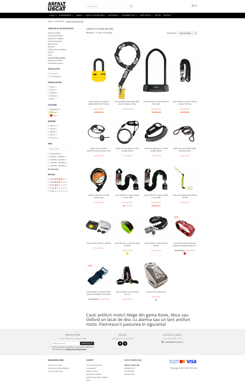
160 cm (53, 129)
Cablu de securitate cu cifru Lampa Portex (127, 149)
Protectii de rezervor (55, 63)
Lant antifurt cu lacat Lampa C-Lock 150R (127, 196)
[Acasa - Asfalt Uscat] (60, 6)
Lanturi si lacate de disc (56, 57)
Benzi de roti (52, 44)
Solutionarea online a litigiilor (97, 377)
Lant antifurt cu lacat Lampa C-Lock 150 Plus (185, 102)
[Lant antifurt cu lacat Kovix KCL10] (127, 275)
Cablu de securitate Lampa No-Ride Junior (184, 149)
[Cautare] (131, 6)
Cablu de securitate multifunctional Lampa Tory (98, 149)
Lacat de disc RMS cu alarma (98, 243)
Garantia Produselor (93, 374)
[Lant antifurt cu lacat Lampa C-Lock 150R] (127, 179)
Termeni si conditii (55, 365)
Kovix (52, 90)
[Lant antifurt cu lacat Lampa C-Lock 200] (156, 179)
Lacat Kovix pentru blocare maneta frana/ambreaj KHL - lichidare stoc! (185, 244)
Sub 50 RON (54, 154)
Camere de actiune (55, 41)
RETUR (158, 15)
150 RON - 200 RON (57, 162)
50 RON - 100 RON (57, 156)
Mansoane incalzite (55, 60)
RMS (52, 99)
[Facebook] (120, 343)
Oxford (53, 96)
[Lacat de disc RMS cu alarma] (98, 227)
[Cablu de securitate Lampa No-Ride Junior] (185, 133)
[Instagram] (125, 343)
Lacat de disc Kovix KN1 (156, 292)
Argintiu (55, 109)
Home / (51, 21)
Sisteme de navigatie (55, 38)
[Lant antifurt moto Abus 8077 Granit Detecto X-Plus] (127, 70)
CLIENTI (89, 360)
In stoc (52, 73)
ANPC (88, 380)
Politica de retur (92, 371)
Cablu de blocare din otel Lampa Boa (98, 196)
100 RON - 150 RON (57, 160)
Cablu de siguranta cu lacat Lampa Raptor (156, 149)
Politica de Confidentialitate (75, 349)
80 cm (52, 135)
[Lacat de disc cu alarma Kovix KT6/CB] (127, 227)
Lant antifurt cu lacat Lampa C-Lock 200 (156, 196)
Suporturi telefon (54, 33)
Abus (52, 87)
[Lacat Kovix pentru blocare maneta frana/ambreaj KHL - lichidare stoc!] (185, 227)
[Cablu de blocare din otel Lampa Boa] (98, 179)
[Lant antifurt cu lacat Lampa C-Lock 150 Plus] (185, 70)
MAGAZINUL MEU (56, 360)
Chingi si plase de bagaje (57, 49)
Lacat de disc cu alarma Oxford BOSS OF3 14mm (98, 102)
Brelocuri (51, 46)
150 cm (53, 138)
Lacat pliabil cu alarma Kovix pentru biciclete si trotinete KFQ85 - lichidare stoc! (98, 293)
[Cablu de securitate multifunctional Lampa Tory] (98, 133)
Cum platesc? (91, 368)
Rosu (54, 115)
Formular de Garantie (94, 365)
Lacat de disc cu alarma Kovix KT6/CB (127, 244)
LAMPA (53, 93)
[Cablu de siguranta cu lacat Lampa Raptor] (156, 133)
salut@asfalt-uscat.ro (173, 342)
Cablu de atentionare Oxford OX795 (185, 196)
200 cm (53, 126)
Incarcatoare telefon (55, 36)
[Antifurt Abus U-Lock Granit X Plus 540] (156, 70)
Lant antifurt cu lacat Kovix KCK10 (156, 244)
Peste (52, 179)
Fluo (54, 112)
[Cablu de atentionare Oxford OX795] (185, 179)
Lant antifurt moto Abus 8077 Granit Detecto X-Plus (127, 102)
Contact (167, 15)
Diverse (50, 52)
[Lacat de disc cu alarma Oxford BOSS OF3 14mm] (98, 70)
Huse (50, 55)
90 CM (52, 132)
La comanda (54, 76)
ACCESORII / (60, 21)
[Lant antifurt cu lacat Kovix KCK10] (156, 227)
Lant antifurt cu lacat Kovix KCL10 (127, 293)
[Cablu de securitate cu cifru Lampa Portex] (127, 133)
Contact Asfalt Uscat (55, 371)
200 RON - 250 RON (57, 166)
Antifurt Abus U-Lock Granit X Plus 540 (156, 102)
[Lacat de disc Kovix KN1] (156, 275)
